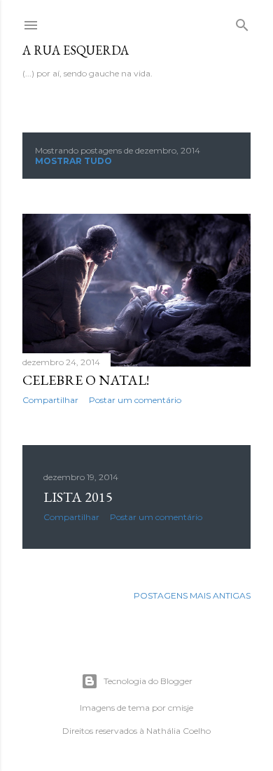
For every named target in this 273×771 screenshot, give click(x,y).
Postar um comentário (135, 400)
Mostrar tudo (73, 161)
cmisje (180, 707)
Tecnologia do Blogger (148, 681)
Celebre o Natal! (85, 380)
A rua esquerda (75, 50)
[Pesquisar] (242, 22)
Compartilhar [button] (50, 400)
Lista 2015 (78, 497)
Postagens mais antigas (192, 595)
